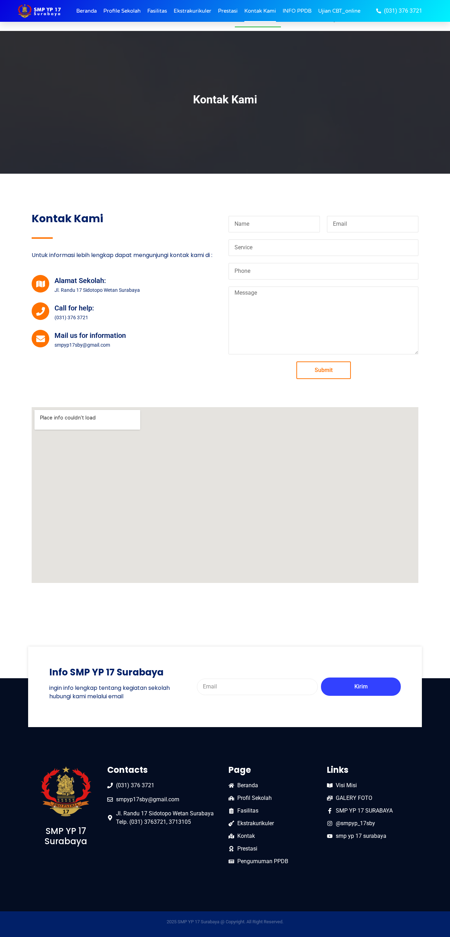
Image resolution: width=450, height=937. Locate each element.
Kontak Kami (260, 11)
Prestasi (228, 11)
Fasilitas (157, 11)
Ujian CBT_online (339, 11)
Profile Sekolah (122, 11)
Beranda (86, 11)
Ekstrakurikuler (192, 11)
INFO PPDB (297, 11)
